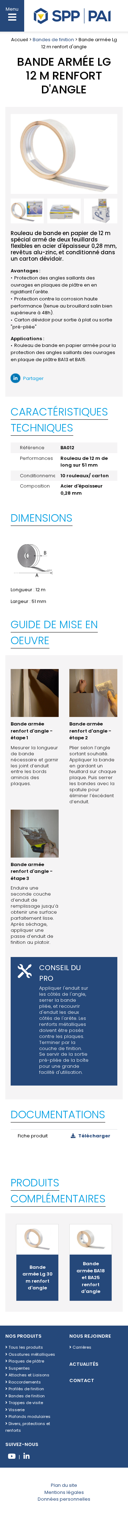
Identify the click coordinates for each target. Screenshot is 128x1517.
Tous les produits (25, 1347)
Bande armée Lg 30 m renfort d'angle (37, 1278)
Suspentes (18, 1368)
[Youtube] (11, 1457)
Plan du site (64, 1485)
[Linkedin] (26, 1457)
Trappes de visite (25, 1402)
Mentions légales (64, 1492)
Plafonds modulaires (28, 1416)
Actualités (83, 1364)
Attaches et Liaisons (28, 1375)
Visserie (16, 1410)
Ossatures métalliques (31, 1354)
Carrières (81, 1347)
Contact (81, 1380)
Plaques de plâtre (25, 1361)
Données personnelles (64, 1499)
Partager (33, 378)
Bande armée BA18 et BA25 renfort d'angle (90, 1277)
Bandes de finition (53, 39)
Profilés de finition (25, 1389)
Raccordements (24, 1382)
